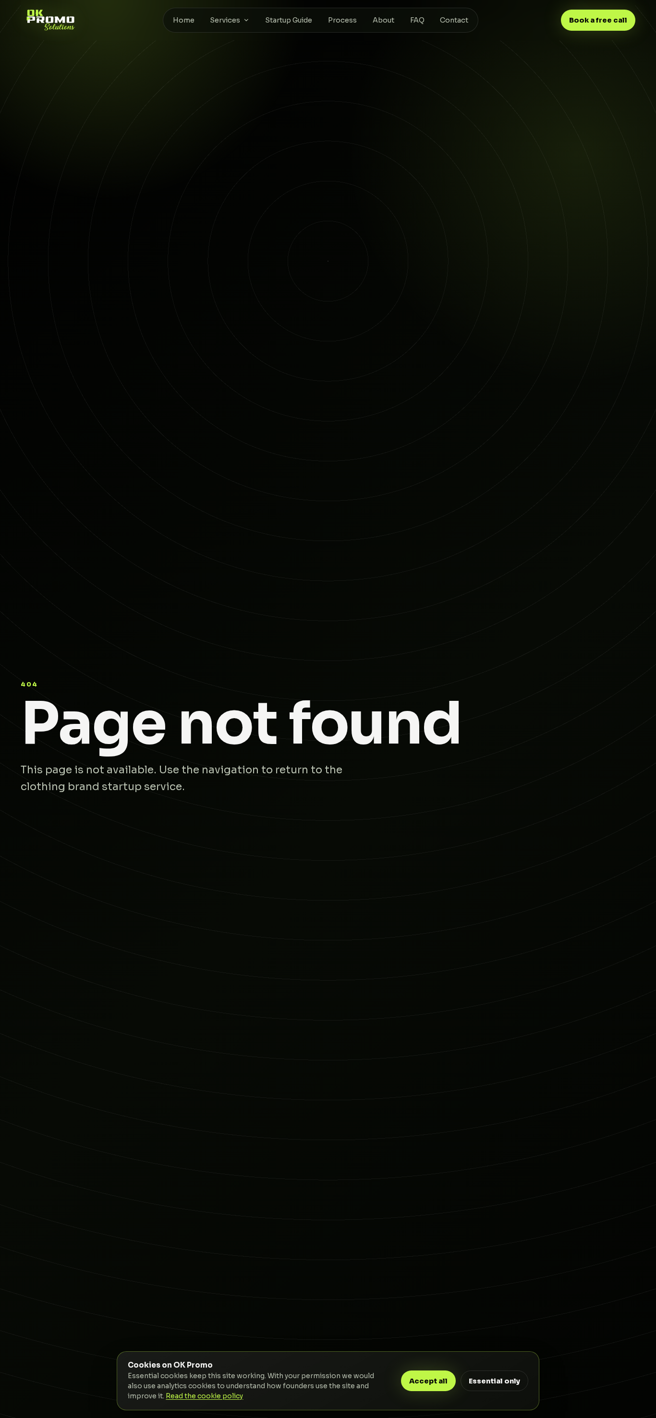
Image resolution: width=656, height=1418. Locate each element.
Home (183, 20)
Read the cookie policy (204, 1396)
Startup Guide (288, 20)
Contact (454, 20)
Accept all (428, 1381)
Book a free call (598, 20)
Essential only (494, 1381)
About (383, 20)
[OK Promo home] (50, 20)
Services (225, 20)
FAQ (417, 20)
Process (342, 20)
